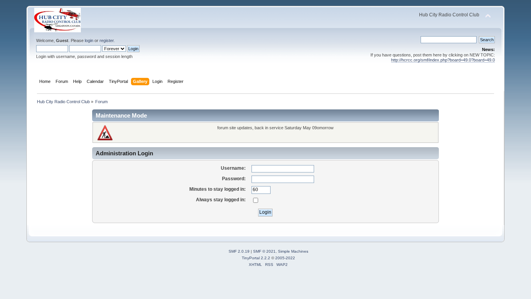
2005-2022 (285, 258)
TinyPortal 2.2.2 (256, 258)
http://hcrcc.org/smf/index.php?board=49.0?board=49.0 (443, 60)
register (107, 40)
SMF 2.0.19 (239, 251)
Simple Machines (293, 251)
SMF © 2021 (264, 251)
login (89, 40)
